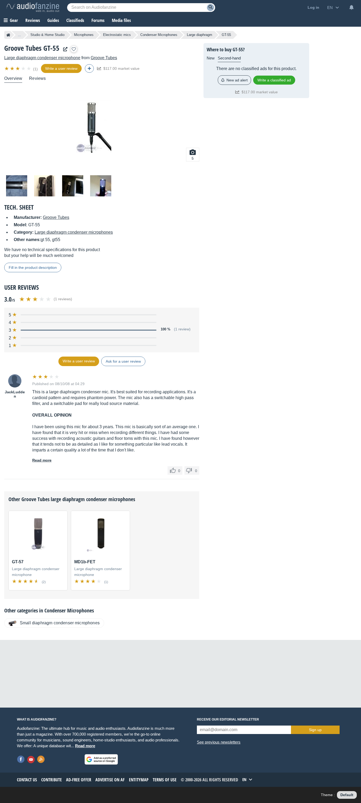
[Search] (210, 7)
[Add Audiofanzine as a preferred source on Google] (101, 759)
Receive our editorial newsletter (228, 719)
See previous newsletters (218, 742)
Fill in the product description (33, 267)
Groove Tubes (104, 58)
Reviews (32, 20)
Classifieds (75, 20)
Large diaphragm (199, 35)
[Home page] (8, 35)
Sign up (315, 730)
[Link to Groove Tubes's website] (64, 49)
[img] (18, 68)
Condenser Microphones (158, 35)
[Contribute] (89, 68)
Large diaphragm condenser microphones (74, 232)
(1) (35, 69)
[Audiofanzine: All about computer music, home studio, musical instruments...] (32, 7)
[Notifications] (351, 7)
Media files (121, 20)
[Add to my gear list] (74, 49)
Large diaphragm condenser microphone (42, 58)
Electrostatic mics (117, 35)
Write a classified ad (274, 80)
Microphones (84, 35)
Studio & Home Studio (47, 35)
